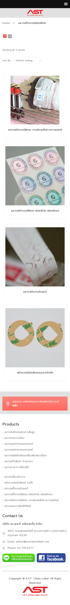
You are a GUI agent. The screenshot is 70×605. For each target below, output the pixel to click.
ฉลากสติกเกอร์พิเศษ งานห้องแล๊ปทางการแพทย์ (35, 130)
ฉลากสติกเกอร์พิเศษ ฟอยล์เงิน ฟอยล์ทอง (35, 211)
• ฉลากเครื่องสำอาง (13, 477)
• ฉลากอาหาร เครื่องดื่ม (15, 467)
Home (6, 23)
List (9, 36)
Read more (30, 117)
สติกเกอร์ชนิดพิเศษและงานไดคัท (35, 373)
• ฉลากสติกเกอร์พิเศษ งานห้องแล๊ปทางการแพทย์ (30, 500)
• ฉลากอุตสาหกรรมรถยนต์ (17, 444)
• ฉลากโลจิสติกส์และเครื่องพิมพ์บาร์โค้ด (24, 455)
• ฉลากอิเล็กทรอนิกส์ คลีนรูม (18, 432)
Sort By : (7, 60)
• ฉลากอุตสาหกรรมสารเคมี (17, 450)
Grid (4, 36)
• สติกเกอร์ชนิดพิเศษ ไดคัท (17, 483)
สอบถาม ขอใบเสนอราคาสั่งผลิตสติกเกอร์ (35, 403)
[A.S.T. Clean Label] (35, 13)
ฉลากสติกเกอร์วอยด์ (35, 292)
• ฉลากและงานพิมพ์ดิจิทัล (16, 506)
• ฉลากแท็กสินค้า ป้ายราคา (17, 461)
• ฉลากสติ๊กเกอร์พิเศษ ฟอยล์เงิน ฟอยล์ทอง (27, 494)
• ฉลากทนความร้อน (13, 438)
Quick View (40, 117)
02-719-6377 (25, 548)
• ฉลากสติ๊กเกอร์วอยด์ (15, 488)
